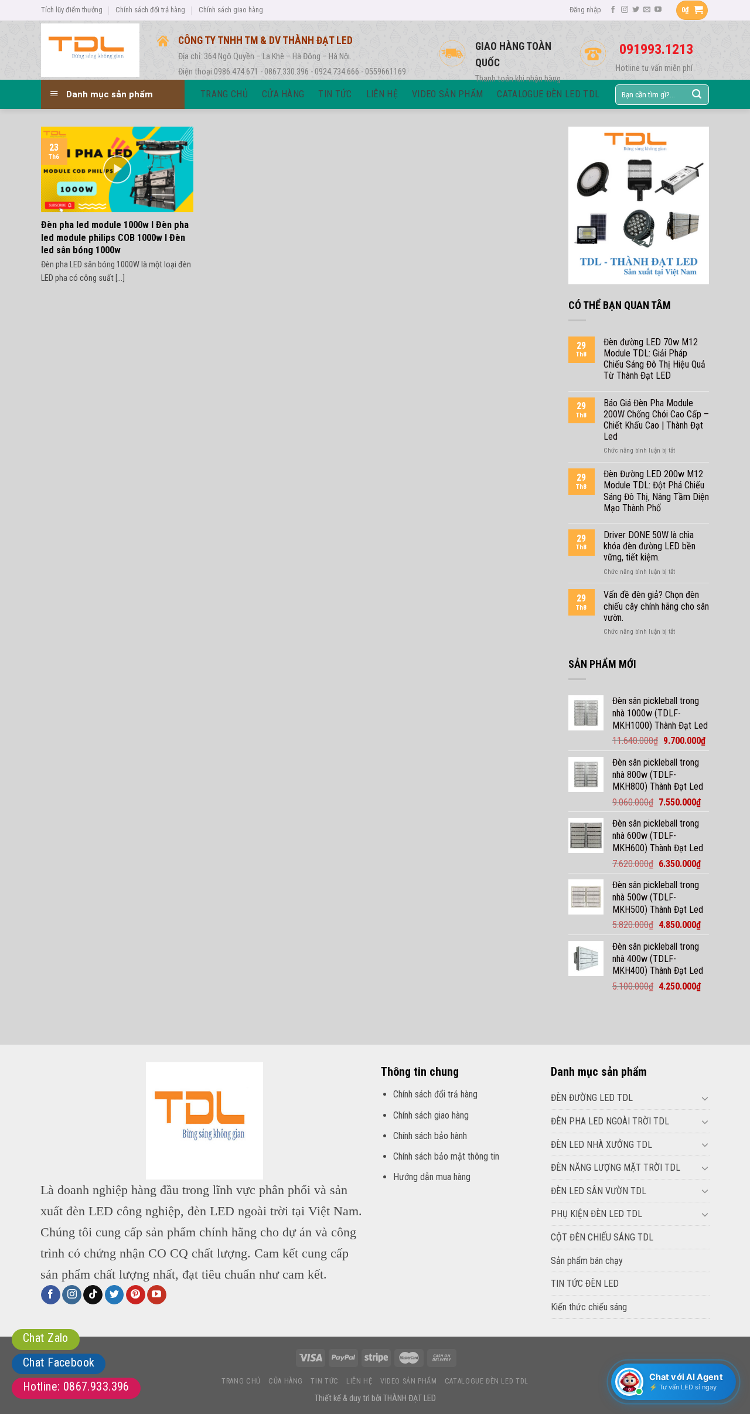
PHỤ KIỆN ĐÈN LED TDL (596, 1213)
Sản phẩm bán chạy (587, 1260)
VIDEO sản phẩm (408, 1381)
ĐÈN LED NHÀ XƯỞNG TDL (601, 1144)
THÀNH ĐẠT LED (409, 1398)
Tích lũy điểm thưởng (72, 9)
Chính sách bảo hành (430, 1135)
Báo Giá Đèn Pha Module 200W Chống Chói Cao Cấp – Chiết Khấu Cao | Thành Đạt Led (656, 420)
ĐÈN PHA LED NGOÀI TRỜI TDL (610, 1121)
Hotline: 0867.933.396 (76, 1386)
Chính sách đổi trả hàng (150, 9)
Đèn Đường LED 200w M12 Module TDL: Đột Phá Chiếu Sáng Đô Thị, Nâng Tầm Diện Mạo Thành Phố (656, 491)
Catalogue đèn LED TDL (487, 1381)
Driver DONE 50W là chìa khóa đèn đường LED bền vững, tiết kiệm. (650, 546)
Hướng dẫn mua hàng (432, 1176)
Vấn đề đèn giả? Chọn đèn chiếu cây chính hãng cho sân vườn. (656, 606)
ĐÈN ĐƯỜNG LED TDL (592, 1097)
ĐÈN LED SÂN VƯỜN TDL (598, 1191)
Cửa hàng (285, 1381)
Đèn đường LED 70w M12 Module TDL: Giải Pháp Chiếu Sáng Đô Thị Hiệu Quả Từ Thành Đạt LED (654, 359)
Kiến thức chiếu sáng (589, 1307)
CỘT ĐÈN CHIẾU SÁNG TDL (602, 1237)
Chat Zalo (46, 1338)
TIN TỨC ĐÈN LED (585, 1283)
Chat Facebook (58, 1362)
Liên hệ (359, 1381)
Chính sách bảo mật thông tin (446, 1156)
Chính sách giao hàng (231, 9)
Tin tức (324, 1381)
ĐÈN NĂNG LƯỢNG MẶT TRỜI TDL (615, 1167)
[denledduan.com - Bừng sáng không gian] (90, 49)
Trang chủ (241, 1381)
